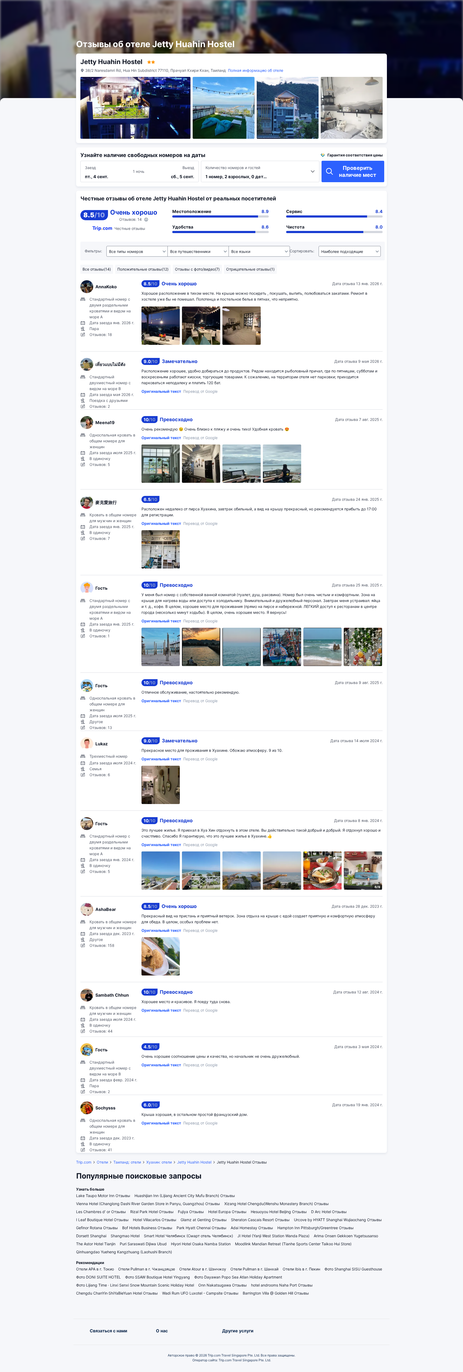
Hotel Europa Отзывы (227, 1211)
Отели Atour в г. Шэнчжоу (202, 1269)
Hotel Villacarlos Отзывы (154, 1219)
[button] (403, 8)
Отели (102, 1162)
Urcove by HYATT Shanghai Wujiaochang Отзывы (338, 1219)
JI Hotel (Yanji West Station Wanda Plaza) (273, 1235)
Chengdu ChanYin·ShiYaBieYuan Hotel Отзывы (117, 1293)
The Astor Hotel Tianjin (95, 1244)
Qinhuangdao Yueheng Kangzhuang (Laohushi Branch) (124, 1252)
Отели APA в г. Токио (95, 1269)
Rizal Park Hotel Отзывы (152, 1211)
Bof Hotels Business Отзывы (147, 1227)
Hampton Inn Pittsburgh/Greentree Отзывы (315, 1227)
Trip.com (83, 1162)
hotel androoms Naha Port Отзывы (282, 1285)
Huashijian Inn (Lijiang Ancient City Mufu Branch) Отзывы (185, 1195)
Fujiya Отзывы (191, 1211)
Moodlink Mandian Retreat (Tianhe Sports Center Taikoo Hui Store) (293, 1244)
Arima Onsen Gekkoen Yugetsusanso (346, 1235)
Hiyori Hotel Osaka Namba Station (201, 1244)
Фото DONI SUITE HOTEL (98, 1277)
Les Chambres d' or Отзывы (101, 1211)
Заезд (90, 167)
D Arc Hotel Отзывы (329, 1211)
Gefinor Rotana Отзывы (97, 1227)
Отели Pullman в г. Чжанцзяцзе (146, 1269)
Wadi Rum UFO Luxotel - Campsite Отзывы (200, 1293)
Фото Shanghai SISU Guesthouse (353, 1269)
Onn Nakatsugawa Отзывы (222, 1285)
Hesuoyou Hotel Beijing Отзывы (279, 1211)
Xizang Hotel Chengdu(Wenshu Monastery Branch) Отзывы (276, 1203)
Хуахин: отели (159, 1162)
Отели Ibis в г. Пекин (301, 1269)
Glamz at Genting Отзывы (204, 1219)
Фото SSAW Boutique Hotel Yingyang (157, 1277)
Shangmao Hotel (125, 1235)
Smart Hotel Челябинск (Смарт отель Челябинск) (188, 1235)
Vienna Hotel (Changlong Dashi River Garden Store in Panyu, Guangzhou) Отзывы (148, 1203)
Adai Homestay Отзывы (252, 1227)
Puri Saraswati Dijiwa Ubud (143, 1244)
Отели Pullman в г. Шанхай (254, 1269)
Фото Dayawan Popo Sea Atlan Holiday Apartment (238, 1277)
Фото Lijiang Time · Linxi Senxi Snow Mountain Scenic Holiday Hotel (135, 1285)
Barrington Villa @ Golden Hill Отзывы (276, 1293)
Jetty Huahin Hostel (194, 1162)
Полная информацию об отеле (255, 70)
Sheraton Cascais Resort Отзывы (260, 1219)
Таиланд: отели (127, 1162)
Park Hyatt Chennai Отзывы (201, 1227)
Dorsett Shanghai (91, 1235)
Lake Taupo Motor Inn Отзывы (103, 1195)
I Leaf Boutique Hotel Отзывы (102, 1219)
